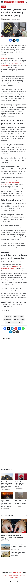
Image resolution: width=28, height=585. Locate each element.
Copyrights (22, 575)
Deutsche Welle (6, 19)
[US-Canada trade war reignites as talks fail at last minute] (21, 476)
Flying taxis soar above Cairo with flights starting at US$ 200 (18, 546)
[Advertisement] (14, 405)
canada (8, 316)
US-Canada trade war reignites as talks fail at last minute (20, 484)
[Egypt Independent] (14, 2)
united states (19, 319)
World (3, 6)
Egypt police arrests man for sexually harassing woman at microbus (12, 537)
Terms (16, 577)
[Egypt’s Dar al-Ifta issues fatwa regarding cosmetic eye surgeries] (5, 554)
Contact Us (15, 575)
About (4, 575)
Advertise (9, 575)
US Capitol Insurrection (14, 323)
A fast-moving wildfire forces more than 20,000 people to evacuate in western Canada (7, 503)
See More (14, 561)
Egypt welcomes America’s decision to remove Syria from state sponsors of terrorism (7, 485)
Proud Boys (19, 316)
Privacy (12, 577)
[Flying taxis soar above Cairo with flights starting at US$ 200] (5, 547)
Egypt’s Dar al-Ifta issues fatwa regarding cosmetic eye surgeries (18, 553)
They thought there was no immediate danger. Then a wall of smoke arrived (20, 503)
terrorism (8, 319)
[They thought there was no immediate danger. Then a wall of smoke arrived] (21, 495)
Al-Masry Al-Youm (18, 572)
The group (4, 58)
